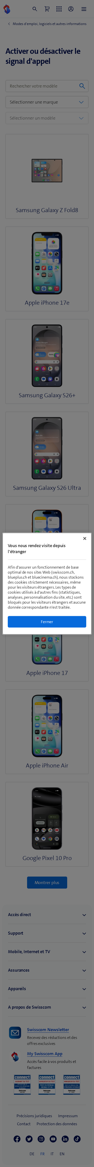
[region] (46, 583)
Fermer (47, 621)
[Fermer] (84, 538)
